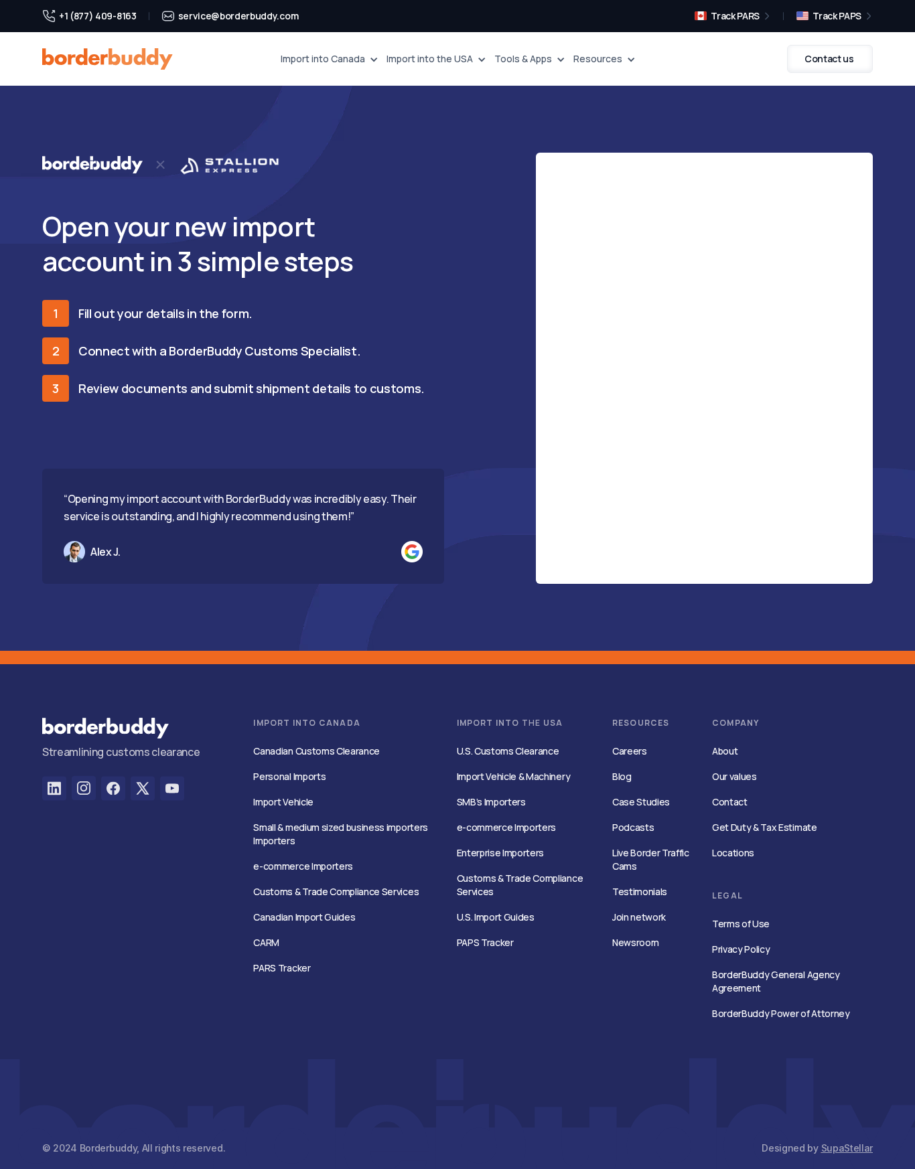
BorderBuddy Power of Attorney (781, 1013)
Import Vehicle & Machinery (514, 776)
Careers (629, 751)
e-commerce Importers (303, 866)
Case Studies (641, 801)
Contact (730, 801)
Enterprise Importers (501, 852)
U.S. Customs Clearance (508, 751)
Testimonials (639, 891)
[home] (107, 59)
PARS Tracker (281, 967)
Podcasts (633, 827)
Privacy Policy (741, 949)
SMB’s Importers (491, 801)
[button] (329, 59)
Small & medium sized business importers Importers (340, 834)
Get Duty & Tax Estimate (764, 827)
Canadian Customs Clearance (316, 751)
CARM (266, 942)
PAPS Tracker (485, 942)
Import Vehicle (283, 801)
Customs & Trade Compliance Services (336, 891)
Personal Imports (289, 776)
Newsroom (635, 942)
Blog (622, 776)
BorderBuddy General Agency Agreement (776, 981)
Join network (639, 917)
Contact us (829, 58)
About (724, 751)
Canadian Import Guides (304, 917)
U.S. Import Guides (496, 917)
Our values (734, 776)
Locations (733, 852)
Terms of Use (741, 923)
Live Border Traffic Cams (650, 859)
